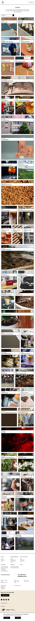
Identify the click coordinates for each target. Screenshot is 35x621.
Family (2, 558)
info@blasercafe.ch (22, 576)
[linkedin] (8, 599)
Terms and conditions (23, 556)
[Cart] (31, 2)
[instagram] (4, 599)
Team (11, 562)
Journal (21, 564)
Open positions (13, 559)
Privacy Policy (22, 559)
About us (2, 556)
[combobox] (7, 15)
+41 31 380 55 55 (22, 574)
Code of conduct (3, 569)
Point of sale (13, 564)
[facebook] (1, 599)
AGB (21, 558)
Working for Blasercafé (14, 556)
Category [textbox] (3, 15)
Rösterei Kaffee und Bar (14, 566)
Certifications (3, 568)
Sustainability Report (4, 566)
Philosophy (3, 559)
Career (12, 558)
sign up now (5, 595)
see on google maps (17, 585)
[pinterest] (6, 599)
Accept (18, 617)
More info (6, 617)
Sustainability (3, 564)
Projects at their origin (4, 567)
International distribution (15, 567)
